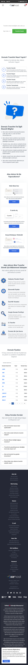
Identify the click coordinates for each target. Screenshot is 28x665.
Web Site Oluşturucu (14, 540)
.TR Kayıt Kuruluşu (14, 569)
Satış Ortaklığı (14, 567)
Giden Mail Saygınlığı (14, 532)
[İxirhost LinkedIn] (17, 592)
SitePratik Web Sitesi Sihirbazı (14, 544)
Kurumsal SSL (14, 554)
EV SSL (14, 552)
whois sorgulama (7, 162)
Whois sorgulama (14, 480)
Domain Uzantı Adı (6, 365)
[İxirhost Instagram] (14, 592)
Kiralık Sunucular (14, 510)
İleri (24, 403)
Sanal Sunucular (14, 506)
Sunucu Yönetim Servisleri (14, 519)
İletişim (14, 571)
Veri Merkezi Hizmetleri (14, 517)
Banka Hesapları (14, 565)
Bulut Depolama (14, 497)
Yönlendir (14, 250)
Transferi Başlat (19, 31)
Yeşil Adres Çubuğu (14, 555)
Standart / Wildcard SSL (14, 550)
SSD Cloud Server (14, 503)
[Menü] (2, 5)
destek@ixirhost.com (14, 588)
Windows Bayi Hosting (14, 495)
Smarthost (14, 534)
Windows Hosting (14, 488)
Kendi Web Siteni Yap (14, 542)
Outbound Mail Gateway (14, 531)
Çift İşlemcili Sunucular (14, 512)
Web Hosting (14, 486)
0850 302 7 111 (23, 1)
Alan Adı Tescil (14, 476)
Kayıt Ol (8, 1)
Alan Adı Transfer (14, 478)
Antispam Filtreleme (14, 527)
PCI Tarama (14, 557)
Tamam (6, 661)
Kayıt (16, 365)
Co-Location (14, 514)
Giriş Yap (3, 1)
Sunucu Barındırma (14, 515)
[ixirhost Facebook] (7, 592)
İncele (14, 201)
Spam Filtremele (14, 529)
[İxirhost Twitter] (11, 592)
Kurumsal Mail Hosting (14, 525)
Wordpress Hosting (14, 490)
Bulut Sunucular (14, 505)
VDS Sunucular (14, 508)
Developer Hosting (14, 491)
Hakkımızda (14, 564)
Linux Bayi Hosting (14, 493)
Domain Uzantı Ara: (7, 362)
